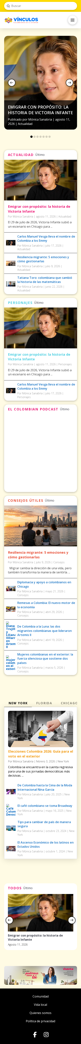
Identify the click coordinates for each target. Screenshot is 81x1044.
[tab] (18, 703)
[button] (72, 20)
